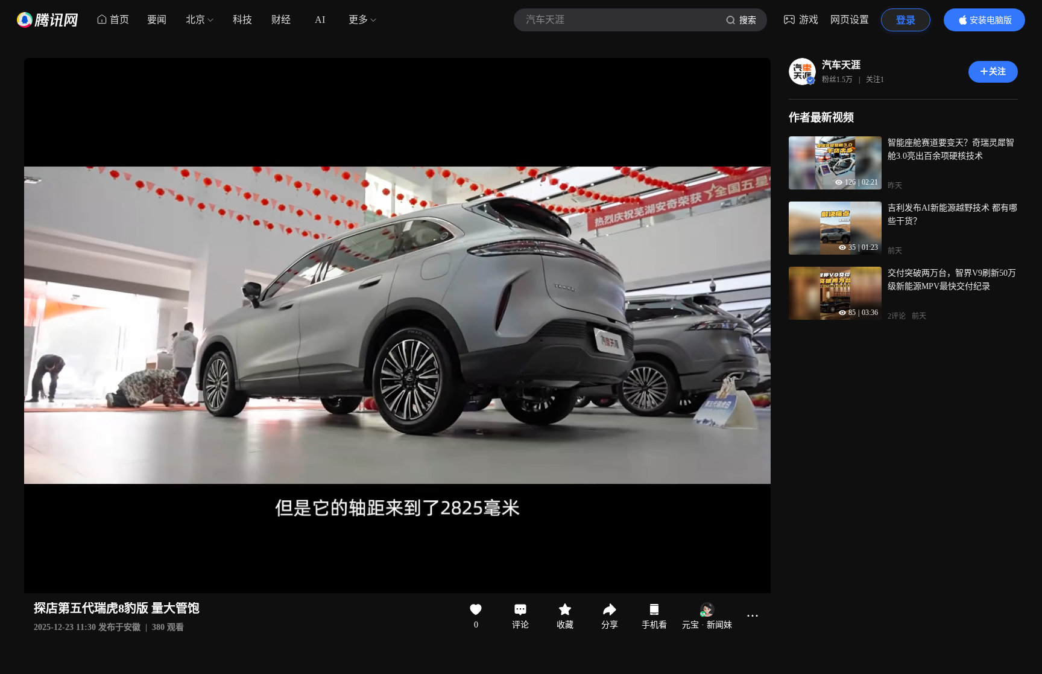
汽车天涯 (841, 65)
